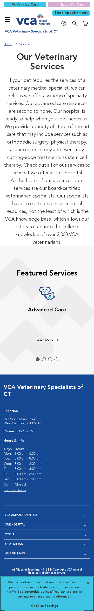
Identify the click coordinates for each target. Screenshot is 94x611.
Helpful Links (15, 553)
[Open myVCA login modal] (64, 23)
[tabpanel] (47, 315)
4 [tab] (56, 359)
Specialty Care (72, 4)
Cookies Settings (44, 606)
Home (8, 44)
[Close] (88, 583)
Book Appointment (71, 12)
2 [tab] (44, 359)
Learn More (45, 340)
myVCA (9, 534)
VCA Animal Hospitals (21, 515)
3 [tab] (50, 359)
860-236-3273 (25, 431)
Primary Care (28, 4)
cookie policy (41, 591)
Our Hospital (15, 525)
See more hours (15, 490)
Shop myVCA (14, 544)
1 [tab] (38, 359)
